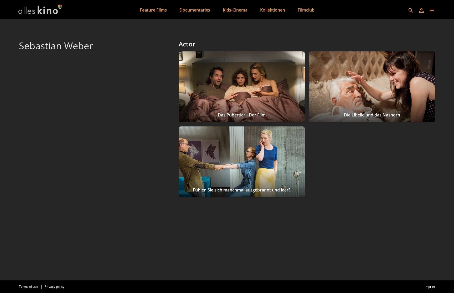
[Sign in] (421, 10)
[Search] (411, 10)
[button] (432, 10)
